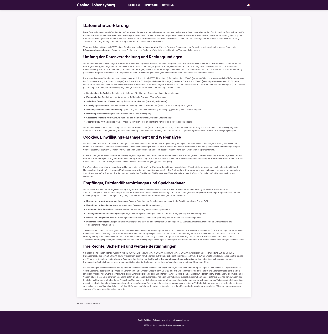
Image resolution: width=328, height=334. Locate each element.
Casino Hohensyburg (96, 5)
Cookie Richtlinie (144, 320)
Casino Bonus (133, 5)
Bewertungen (151, 5)
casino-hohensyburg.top (175, 325)
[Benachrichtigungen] (248, 5)
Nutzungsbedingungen (181, 320)
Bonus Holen (168, 5)
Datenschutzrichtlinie (161, 320)
